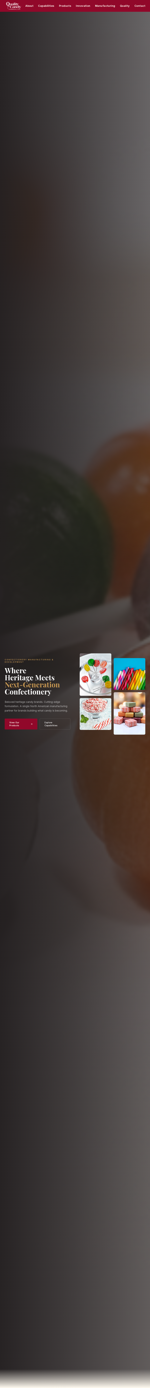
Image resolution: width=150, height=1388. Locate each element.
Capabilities (46, 5)
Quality (125, 5)
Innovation (83, 5)
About (29, 5)
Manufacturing (105, 5)
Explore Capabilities (51, 724)
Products (65, 5)
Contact (139, 5)
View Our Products (14, 724)
